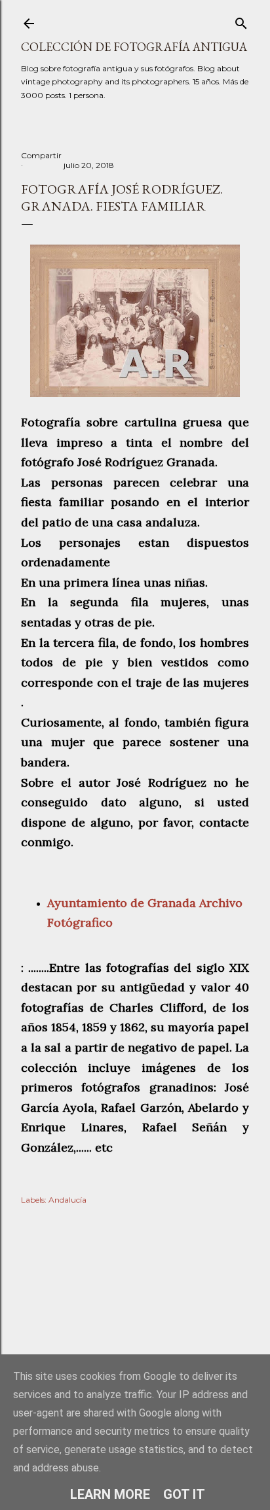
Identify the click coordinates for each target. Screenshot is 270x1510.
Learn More (110, 1494)
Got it (184, 1494)
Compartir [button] (41, 155)
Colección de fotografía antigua (134, 46)
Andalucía (67, 1200)
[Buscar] (241, 20)
